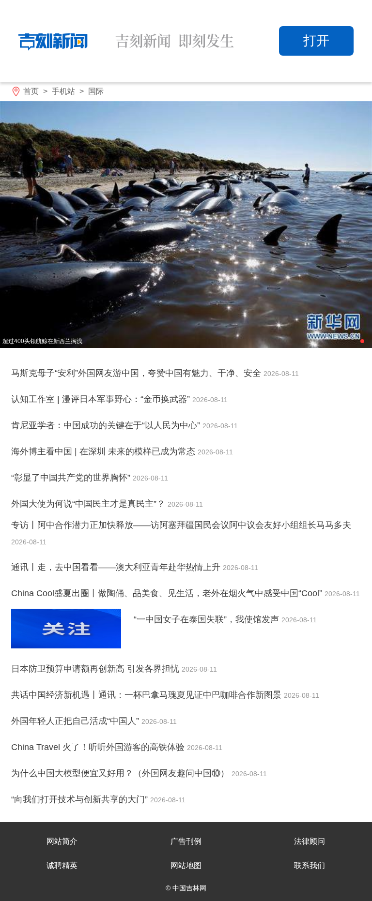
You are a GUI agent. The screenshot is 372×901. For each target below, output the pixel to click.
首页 (31, 91)
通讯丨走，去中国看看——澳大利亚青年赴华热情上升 (117, 567)
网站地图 (186, 865)
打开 (316, 40)
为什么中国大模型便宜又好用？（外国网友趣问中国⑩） (121, 773)
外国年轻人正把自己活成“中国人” (76, 721)
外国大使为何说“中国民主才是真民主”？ (89, 504)
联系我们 (309, 865)
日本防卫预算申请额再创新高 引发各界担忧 (96, 669)
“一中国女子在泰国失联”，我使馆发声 (207, 619)
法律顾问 (309, 841)
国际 (96, 91)
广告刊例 (186, 841)
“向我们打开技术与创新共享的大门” (80, 799)
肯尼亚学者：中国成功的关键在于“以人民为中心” (106, 425)
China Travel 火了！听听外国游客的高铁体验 (99, 747)
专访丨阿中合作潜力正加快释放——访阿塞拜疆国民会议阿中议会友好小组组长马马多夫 (181, 525)
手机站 (63, 91)
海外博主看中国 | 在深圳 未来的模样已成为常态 (104, 451)
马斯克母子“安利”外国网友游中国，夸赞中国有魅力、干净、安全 (137, 373)
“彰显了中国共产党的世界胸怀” (72, 477)
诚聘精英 (62, 865)
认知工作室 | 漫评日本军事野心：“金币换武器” (101, 399)
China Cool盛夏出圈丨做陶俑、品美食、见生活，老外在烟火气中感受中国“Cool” (168, 593)
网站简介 (62, 841)
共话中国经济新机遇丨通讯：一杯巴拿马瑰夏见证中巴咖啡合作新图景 (147, 695)
